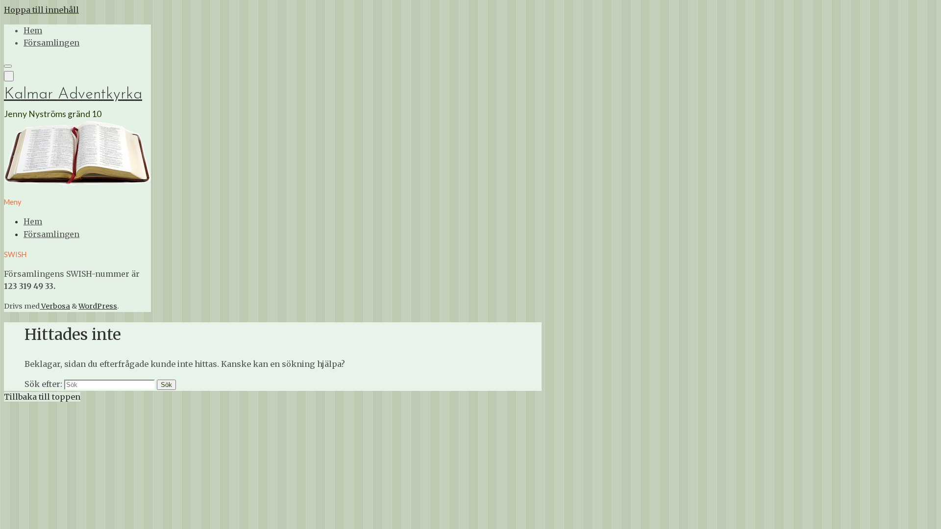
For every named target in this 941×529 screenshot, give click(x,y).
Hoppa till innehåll (41, 10)
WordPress (97, 306)
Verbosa (55, 306)
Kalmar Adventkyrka (73, 94)
